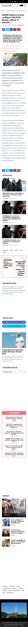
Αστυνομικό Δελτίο (6, 588)
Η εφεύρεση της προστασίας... (13, 46)
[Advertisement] (14, 392)
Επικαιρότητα (5, 250)
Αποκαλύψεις (12, 586)
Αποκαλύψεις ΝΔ (10, 592)
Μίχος (21, 250)
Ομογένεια (5, 590)
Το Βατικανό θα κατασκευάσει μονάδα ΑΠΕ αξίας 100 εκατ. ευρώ (12, 352)
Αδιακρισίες (14, 588)
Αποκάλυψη (21, 588)
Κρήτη (4, 592)
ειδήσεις (18, 586)
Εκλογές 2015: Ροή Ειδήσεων (14, 590)
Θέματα (11, 250)
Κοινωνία (17, 250)
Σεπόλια (22, 25)
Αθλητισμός (5, 586)
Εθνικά (23, 590)
